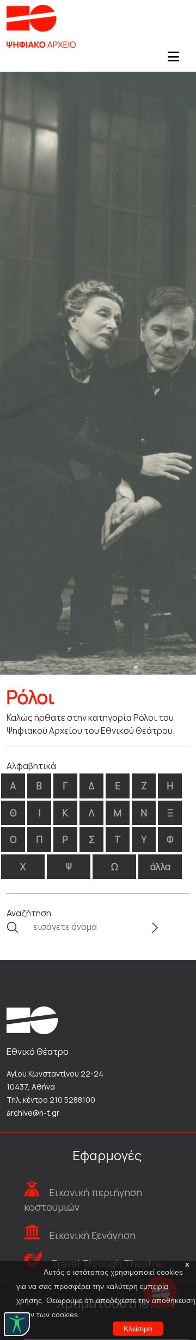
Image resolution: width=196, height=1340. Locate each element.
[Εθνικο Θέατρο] (32, 1020)
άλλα (160, 866)
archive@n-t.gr (33, 1113)
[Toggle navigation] (173, 60)
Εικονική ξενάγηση (92, 1235)
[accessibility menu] (17, 1324)
